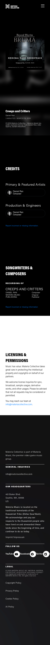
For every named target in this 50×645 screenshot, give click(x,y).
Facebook (25, 554)
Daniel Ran (10, 116)
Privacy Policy (12, 591)
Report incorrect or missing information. (22, 226)
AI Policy (10, 607)
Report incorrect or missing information (22, 307)
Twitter (39, 554)
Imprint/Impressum (15, 537)
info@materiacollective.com (19, 404)
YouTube (10, 554)
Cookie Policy (12, 599)
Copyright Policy (13, 583)
